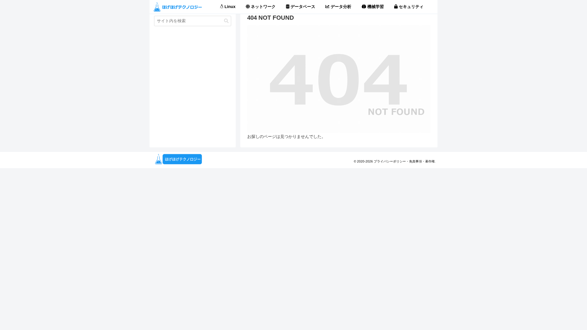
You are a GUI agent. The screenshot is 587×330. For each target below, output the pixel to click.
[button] (226, 21)
